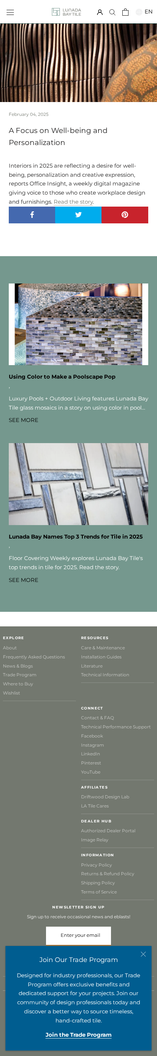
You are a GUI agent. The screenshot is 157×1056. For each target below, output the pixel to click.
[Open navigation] (10, 12)
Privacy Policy (96, 865)
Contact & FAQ (97, 717)
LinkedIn (90, 753)
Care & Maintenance (103, 647)
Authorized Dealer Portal (108, 830)
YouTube (90, 772)
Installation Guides (101, 657)
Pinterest (91, 763)
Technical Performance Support (116, 727)
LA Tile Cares (95, 806)
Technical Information (105, 674)
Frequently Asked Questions (34, 657)
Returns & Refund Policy (107, 873)
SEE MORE (23, 419)
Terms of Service (99, 892)
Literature (92, 666)
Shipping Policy (98, 882)
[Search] (112, 12)
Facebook (92, 736)
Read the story (73, 201)
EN (147, 11)
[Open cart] (125, 12)
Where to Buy (18, 684)
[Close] (143, 954)
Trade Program (20, 674)
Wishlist (11, 693)
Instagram (92, 745)
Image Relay (94, 839)
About (10, 647)
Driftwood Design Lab (105, 796)
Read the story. (100, 567)
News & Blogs (18, 666)
